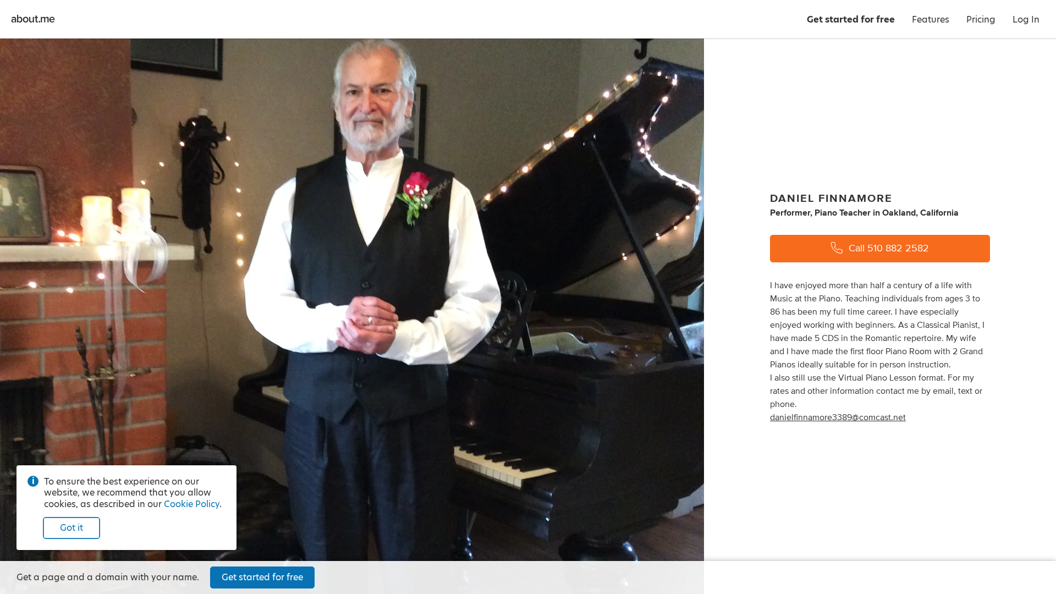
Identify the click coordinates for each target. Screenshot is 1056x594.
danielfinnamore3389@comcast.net (838, 417)
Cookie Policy (191, 504)
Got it (71, 527)
